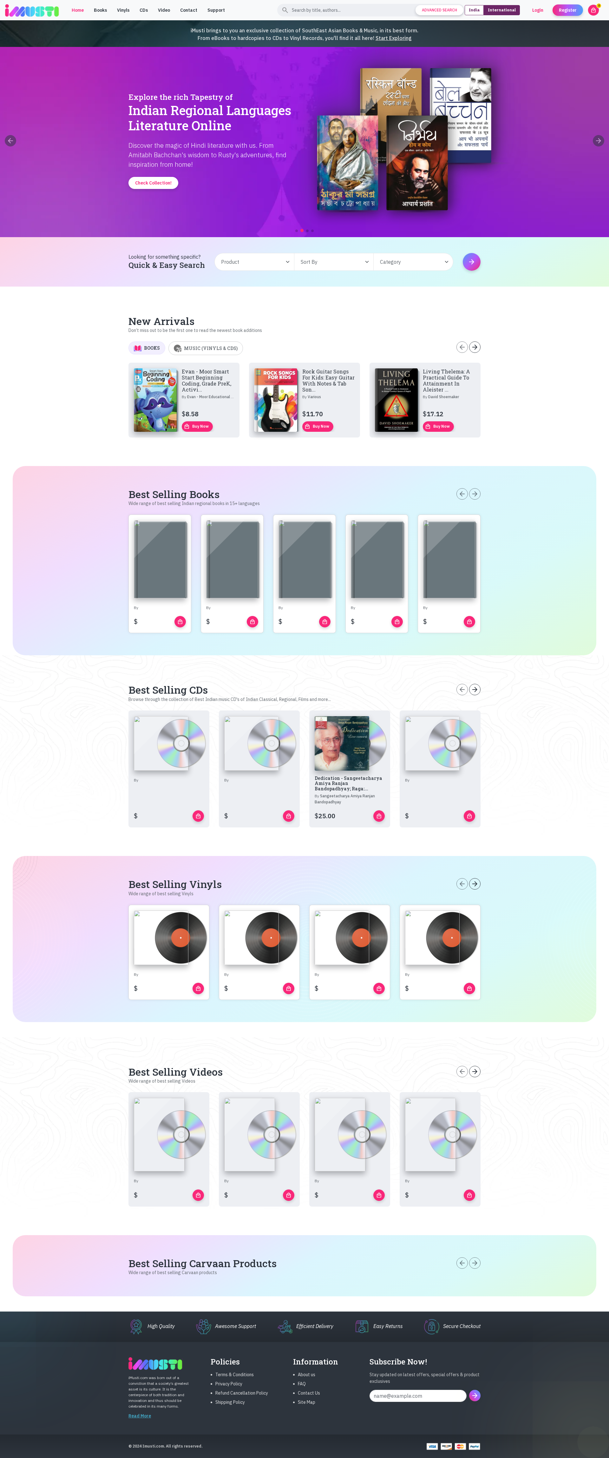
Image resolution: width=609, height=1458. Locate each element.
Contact (188, 10)
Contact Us (309, 1393)
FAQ (302, 1384)
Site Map (306, 1402)
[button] (296, 231)
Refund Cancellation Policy (241, 1393)
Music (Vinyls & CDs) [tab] (211, 348)
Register (568, 10)
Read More (139, 1416)
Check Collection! (304, 209)
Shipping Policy (230, 1402)
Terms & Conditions (234, 1374)
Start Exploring (394, 38)
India (474, 10)
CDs (144, 10)
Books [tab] (152, 348)
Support (216, 10)
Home (78, 10)
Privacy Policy (228, 1384)
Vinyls (123, 10)
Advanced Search (439, 10)
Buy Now (196, 426)
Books (100, 10)
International (502, 10)
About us (306, 1374)
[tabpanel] (304, 400)
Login (537, 10)
